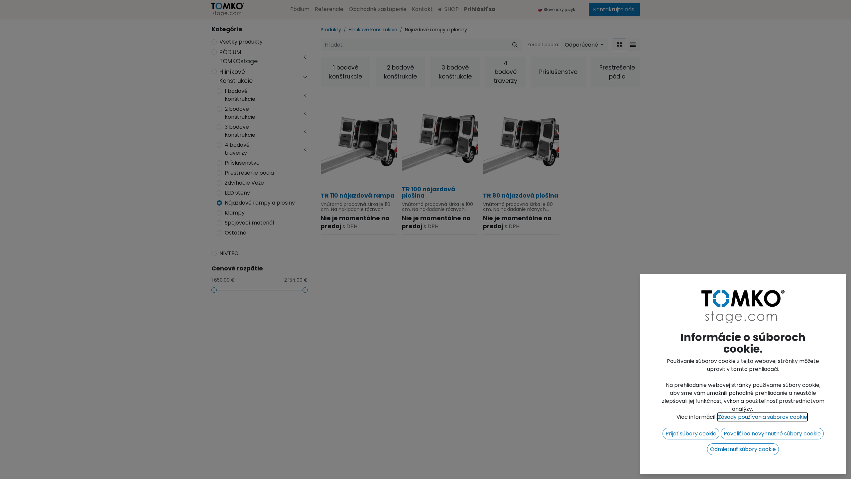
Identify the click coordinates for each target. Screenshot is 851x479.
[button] (691, 433)
